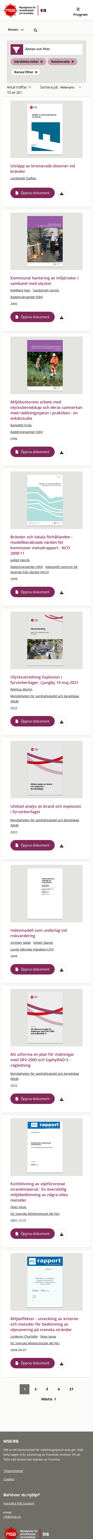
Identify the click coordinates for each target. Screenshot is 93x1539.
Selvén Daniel (43, 942)
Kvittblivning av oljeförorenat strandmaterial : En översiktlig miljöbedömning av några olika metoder (39, 1192)
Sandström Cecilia (46, 290)
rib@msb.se (12, 1517)
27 (71, 1389)
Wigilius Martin (21, 689)
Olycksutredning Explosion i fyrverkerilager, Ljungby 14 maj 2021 (44, 679)
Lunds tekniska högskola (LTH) (32, 949)
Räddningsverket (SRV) (26, 297)
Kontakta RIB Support (18, 1503)
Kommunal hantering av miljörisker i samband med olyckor (44, 280)
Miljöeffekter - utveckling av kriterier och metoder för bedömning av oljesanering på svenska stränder (44, 1324)
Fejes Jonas (18, 1207)
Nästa (47, 1399)
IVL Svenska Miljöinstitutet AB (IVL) (35, 1214)
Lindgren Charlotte (24, 1336)
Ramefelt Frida (21, 425)
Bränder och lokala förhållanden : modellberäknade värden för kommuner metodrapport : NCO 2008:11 (41, 545)
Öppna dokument (35, 192)
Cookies (8, 1479)
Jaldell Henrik (20, 560)
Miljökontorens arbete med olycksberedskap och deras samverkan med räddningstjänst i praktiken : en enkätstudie (46, 410)
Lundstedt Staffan (23, 178)
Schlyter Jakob (20, 942)
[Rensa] (36, 72)
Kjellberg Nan (20, 290)
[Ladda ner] (61, 193)
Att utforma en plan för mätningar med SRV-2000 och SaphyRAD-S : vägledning (42, 1060)
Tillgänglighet (13, 1471)
